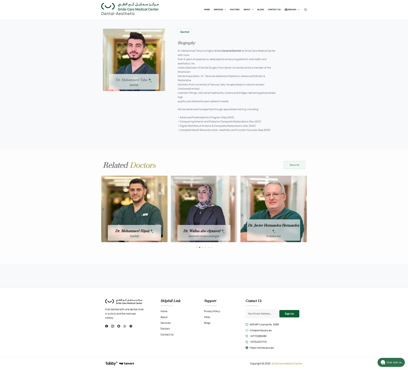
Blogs (260, 9)
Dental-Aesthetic (118, 13)
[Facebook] (106, 326)
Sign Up (289, 313)
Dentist (184, 32)
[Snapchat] (118, 326)
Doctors (235, 9)
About (247, 9)
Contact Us (274, 9)
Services (218, 9)
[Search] (305, 9)
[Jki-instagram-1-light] (112, 326)
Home (207, 9)
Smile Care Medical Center (287, 363)
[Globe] (130, 326)
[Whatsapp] (124, 326)
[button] (103, 209)
